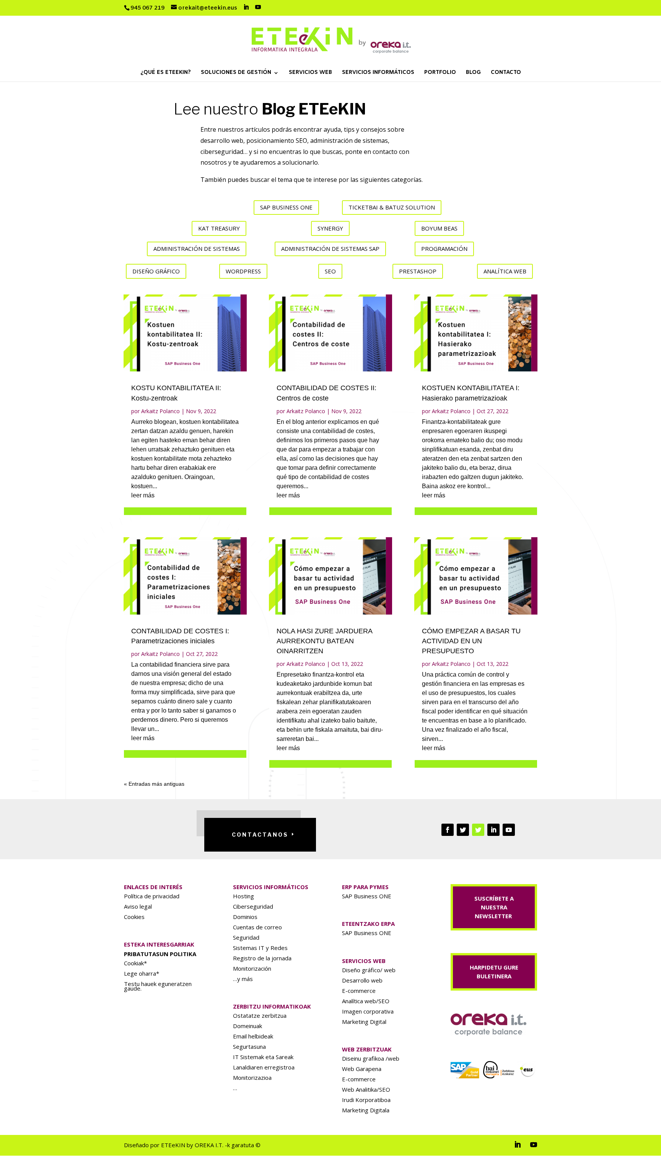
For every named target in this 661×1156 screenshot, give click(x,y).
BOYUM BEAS (439, 228)
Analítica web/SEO (365, 1001)
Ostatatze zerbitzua (260, 1015)
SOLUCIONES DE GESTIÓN (236, 73)
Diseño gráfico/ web (369, 970)
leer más (143, 495)
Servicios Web (310, 73)
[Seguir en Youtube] (509, 830)
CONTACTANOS (260, 834)
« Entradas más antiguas (154, 784)
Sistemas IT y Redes (260, 948)
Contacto (506, 73)
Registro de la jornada (262, 958)
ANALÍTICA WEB (505, 271)
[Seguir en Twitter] (463, 830)
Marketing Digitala (365, 1110)
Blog (473, 73)
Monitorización (252, 968)
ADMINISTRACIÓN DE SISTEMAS (196, 248)
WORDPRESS (243, 271)
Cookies (134, 917)
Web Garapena (361, 1069)
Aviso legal (138, 906)
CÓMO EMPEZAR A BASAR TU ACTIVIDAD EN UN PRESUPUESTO (471, 641)
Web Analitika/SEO (366, 1089)
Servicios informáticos (378, 73)
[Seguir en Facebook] (447, 830)
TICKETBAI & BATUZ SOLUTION (391, 207)
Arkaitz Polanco (160, 411)
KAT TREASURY (219, 228)
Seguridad (246, 937)
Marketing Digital (364, 1021)
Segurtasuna (249, 1046)
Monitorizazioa (252, 1077)
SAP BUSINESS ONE (286, 207)
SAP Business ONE (366, 896)
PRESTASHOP (417, 271)
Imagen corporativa (368, 1011)
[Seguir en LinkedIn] (493, 830)
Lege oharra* (141, 973)
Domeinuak (247, 1026)
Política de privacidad (151, 896)
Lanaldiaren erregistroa (264, 1067)
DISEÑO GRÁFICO (156, 271)
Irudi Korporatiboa (366, 1100)
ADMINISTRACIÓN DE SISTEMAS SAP (330, 248)
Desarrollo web (362, 980)
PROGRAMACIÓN (444, 248)
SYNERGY (330, 228)
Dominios (245, 917)
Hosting (243, 896)
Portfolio (440, 73)
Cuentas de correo (257, 927)
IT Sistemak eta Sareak (263, 1057)
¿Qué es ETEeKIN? (165, 73)
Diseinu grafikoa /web (370, 1058)
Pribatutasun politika (160, 954)
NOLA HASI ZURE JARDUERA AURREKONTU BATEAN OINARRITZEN (324, 641)
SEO (330, 271)
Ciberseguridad (253, 906)
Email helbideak (253, 1036)
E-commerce (359, 990)
